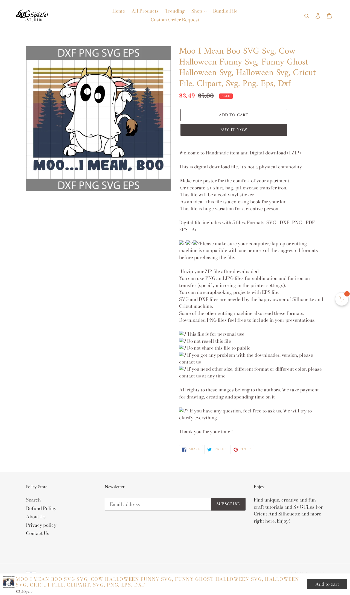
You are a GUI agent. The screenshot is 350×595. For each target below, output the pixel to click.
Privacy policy (41, 525)
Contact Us (37, 533)
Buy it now (233, 130)
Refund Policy (41, 508)
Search (33, 499)
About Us (36, 516)
